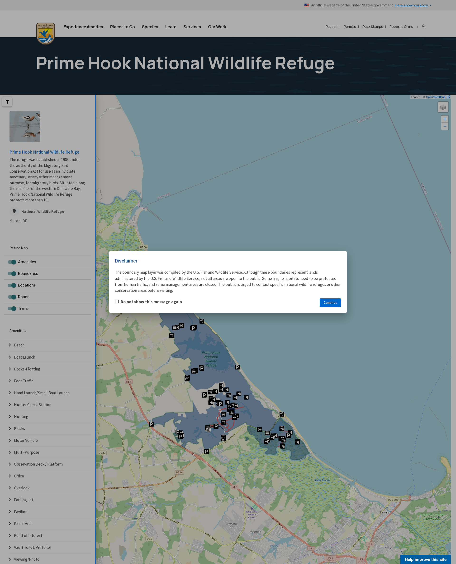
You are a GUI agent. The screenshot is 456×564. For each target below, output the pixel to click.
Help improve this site (425, 559)
